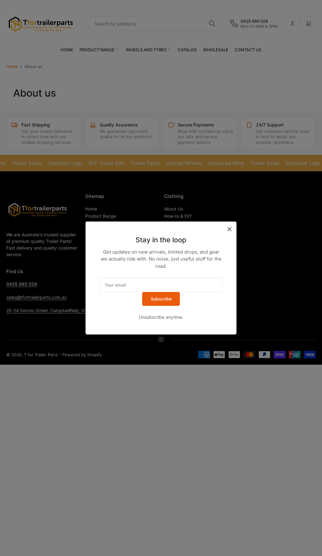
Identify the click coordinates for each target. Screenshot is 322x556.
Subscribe (161, 298)
